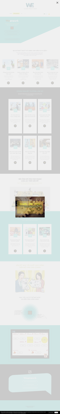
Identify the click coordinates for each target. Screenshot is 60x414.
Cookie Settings (51, 412)
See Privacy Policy (23, 412)
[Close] (58, 412)
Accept (56, 412)
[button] (57, 3)
